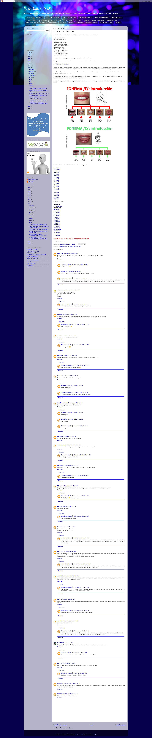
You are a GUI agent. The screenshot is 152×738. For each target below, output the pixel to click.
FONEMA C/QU (58, 206)
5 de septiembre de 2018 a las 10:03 (72, 445)
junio (30, 77)
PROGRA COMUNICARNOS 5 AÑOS (102, 17)
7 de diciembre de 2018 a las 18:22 (70, 485)
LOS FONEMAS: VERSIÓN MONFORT (38, 88)
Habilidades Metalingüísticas (97, 20)
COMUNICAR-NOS (39, 17)
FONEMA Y (57, 235)
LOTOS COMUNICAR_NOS (56, 20)
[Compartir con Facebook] (83, 244)
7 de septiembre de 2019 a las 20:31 (82, 564)
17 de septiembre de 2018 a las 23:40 (82, 455)
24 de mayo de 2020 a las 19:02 (70, 621)
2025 (29, 54)
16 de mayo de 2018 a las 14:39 (73, 271)
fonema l (56, 180)
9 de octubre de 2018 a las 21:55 (69, 465)
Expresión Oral (63, 22)
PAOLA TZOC (60, 642)
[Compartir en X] (82, 244)
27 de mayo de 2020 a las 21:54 (81, 587)
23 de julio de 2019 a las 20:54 (68, 526)
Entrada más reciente (60, 725)
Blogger (94, 734)
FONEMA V (57, 234)
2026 (29, 52)
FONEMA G (57, 214)
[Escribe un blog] (80, 244)
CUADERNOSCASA (103, 22)
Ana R (58, 551)
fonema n (56, 185)
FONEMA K (57, 217)
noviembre (31, 71)
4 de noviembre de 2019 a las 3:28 (71, 576)
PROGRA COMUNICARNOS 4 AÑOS (85, 17)
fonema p (56, 188)
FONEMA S (57, 231)
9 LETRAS (29, 267)
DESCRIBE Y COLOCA (30, 25)
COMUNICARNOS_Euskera (116, 17)
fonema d (56, 172)
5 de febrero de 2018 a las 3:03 (69, 335)
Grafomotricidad (79, 22)
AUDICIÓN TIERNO (31, 263)
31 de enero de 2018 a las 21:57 (72, 290)
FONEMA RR (57, 229)
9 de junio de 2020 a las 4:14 (71, 642)
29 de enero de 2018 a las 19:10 (71, 253)
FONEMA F (57, 212)
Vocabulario (86, 20)
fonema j (56, 177)
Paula (58, 599)
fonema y (56, 198)
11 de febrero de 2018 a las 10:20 (81, 324)
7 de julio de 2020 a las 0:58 (68, 663)
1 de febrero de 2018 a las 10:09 (69, 314)
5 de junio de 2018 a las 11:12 (81, 304)
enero (30, 87)
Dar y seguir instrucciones (91, 22)
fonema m (56, 183)
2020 (29, 64)
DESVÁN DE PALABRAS (32, 258)
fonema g (56, 175)
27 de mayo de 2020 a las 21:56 (81, 631)
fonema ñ (56, 186)
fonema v (56, 197)
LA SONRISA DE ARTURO (33, 251)
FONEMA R (57, 228)
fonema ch (57, 171)
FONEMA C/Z (57, 208)
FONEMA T (57, 232)
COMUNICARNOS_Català (44, 20)
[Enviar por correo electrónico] (79, 244)
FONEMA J (57, 215)
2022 (29, 60)
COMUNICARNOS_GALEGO (31, 20)
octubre (31, 73)
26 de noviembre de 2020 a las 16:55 (70, 683)
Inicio (91, 725)
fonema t (56, 195)
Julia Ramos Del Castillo (63, 402)
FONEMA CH (57, 209)
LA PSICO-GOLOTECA (32, 252)
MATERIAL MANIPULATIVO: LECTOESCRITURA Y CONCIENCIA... (38, 99)
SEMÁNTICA (118, 22)
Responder (59, 259)
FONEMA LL (57, 220)
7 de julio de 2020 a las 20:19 (80, 673)
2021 (29, 62)
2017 (29, 106)
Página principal (30, 17)
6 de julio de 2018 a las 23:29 (69, 436)
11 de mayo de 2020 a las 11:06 (68, 599)
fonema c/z (57, 169)
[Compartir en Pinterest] (85, 244)
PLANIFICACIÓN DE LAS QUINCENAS (53, 17)
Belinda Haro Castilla (66, 264)
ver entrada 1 (57, 64)
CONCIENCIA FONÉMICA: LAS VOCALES (39, 93)
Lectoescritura (43, 22)
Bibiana (59, 485)
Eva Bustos (60, 621)
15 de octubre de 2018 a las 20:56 (81, 475)
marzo (31, 83)
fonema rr (56, 192)
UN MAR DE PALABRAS (32, 249)
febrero (31, 85)
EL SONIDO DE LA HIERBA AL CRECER (36, 254)
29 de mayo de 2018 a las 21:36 (75, 385)
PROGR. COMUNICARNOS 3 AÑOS (69, 17)
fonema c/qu (57, 189)
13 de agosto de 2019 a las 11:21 (81, 516)
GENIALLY (111, 22)
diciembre (31, 69)
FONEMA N (57, 223)
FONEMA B (57, 204)
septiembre (32, 75)
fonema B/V (57, 168)
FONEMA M (57, 221)
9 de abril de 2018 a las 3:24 (76, 402)
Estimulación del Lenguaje (32, 22)
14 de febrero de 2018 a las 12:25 (70, 375)
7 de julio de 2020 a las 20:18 (80, 652)
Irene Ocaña (60, 253)
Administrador (60, 290)
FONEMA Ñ (57, 224)
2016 (29, 108)
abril (30, 81)
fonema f (56, 174)
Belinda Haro (64, 385)
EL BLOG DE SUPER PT (32, 256)
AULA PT (29, 261)
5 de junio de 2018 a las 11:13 (81, 392)
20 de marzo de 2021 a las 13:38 (69, 693)
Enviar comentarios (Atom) (66, 727)
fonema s (56, 194)
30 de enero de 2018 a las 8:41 (81, 264)
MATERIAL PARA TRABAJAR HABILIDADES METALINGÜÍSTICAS (38, 103)
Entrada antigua (120, 725)
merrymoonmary (79, 734)
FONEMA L (57, 218)
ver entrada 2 (65, 64)
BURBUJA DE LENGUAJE (33, 260)
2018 (29, 67)
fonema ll (56, 181)
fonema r (56, 191)
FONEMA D (57, 211)
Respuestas (61, 262)
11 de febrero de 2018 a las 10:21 (81, 344)
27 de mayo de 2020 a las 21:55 (81, 610)
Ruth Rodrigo (60, 445)
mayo (30, 79)
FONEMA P (57, 226)
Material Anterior (53, 22)
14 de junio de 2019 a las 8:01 (69, 506)
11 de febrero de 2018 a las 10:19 (81, 365)
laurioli (59, 526)
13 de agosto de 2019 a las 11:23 (81, 538)
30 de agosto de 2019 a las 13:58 (68, 551)
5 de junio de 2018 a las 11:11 (80, 278)
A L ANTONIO (30, 265)
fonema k (56, 178)
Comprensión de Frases (111, 20)
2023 (29, 58)
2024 (29, 56)
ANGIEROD (60, 576)
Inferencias (71, 22)
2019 (29, 66)
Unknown (63, 271)
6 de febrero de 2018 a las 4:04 (69, 355)
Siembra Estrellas (39, 8)
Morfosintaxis (78, 20)
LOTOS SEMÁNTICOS (68, 20)
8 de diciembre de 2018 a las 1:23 (81, 495)
